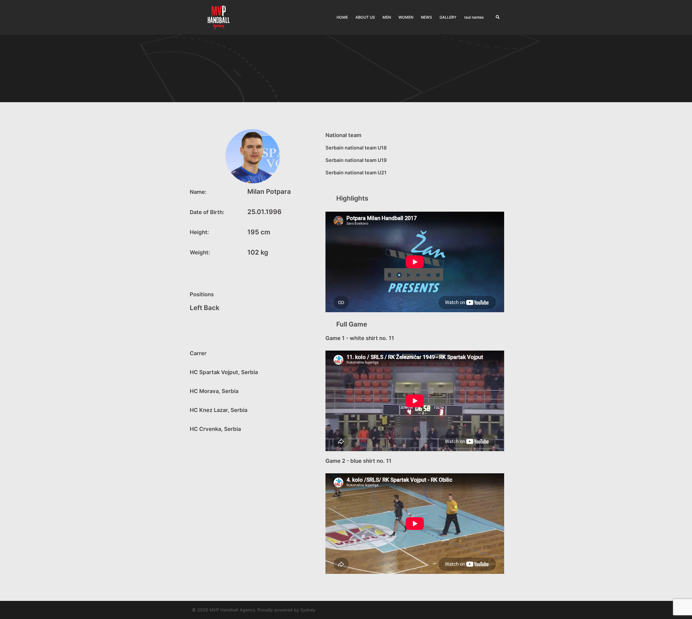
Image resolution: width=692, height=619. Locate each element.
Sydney (307, 610)
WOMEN (405, 17)
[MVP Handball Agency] (219, 17)
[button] (498, 17)
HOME (342, 17)
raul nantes (474, 17)
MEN (386, 17)
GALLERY (448, 17)
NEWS (426, 17)
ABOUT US (365, 17)
